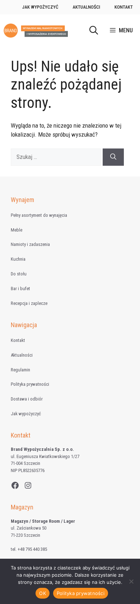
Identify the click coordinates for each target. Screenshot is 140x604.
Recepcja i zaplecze (29, 303)
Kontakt (124, 7)
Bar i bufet (20, 288)
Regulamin (20, 369)
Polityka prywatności (30, 384)
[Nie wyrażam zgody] (131, 581)
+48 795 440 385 (32, 549)
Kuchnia (18, 259)
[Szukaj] (113, 157)
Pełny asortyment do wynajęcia (39, 215)
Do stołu (19, 273)
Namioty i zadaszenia (30, 244)
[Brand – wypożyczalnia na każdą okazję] (36, 30)
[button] (94, 31)
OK (42, 593)
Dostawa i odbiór (27, 399)
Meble (16, 230)
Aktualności (86, 7)
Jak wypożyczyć (40, 7)
